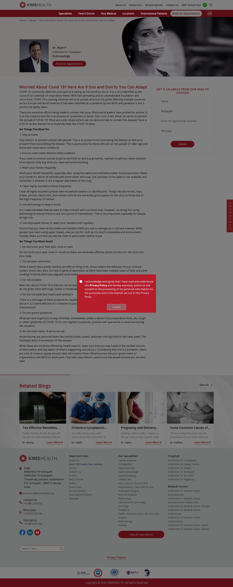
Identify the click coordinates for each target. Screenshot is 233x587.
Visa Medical (108, 13)
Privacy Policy (98, 285)
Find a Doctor (86, 13)
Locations (128, 13)
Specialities (65, 13)
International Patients (154, 13)
